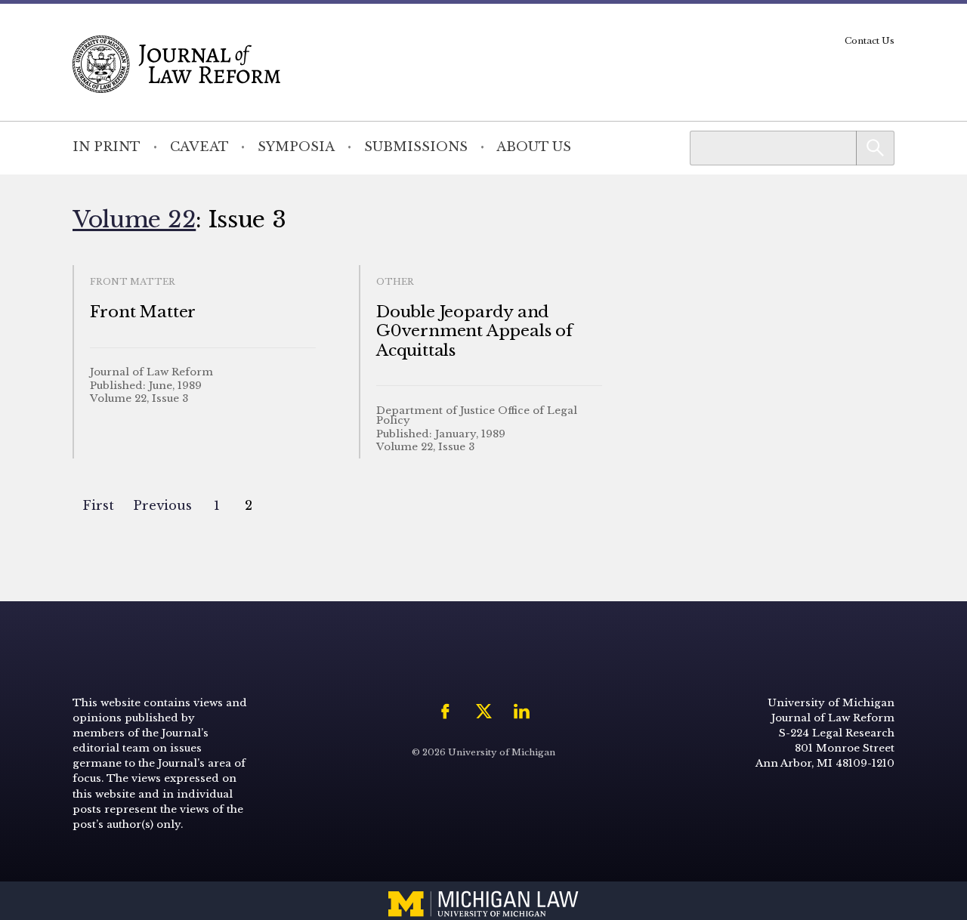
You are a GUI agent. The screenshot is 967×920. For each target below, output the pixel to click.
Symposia (296, 147)
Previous (162, 506)
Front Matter (143, 312)
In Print (107, 147)
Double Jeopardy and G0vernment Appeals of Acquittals (474, 331)
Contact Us (869, 41)
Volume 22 (134, 219)
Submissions (416, 147)
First (98, 506)
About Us (533, 147)
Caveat (199, 147)
